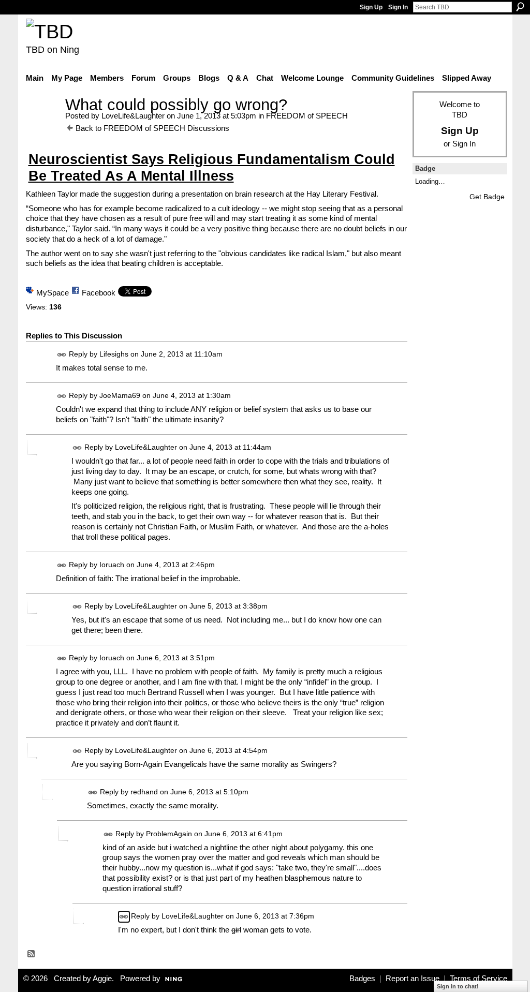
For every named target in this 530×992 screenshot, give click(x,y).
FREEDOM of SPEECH (307, 115)
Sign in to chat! (458, 986)
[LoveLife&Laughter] (42, 124)
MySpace (52, 292)
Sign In (398, 7)
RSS (31, 954)
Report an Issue (412, 978)
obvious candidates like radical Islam (283, 253)
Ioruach (111, 564)
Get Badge (487, 197)
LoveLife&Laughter (133, 115)
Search (520, 6)
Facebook (98, 292)
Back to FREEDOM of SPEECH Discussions (152, 128)
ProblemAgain (169, 834)
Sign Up (371, 7)
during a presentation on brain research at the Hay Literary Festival (264, 193)
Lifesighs (113, 354)
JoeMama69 (119, 395)
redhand (144, 792)
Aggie (102, 978)
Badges (362, 978)
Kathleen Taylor (52, 193)
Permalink (62, 355)
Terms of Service (478, 978)
